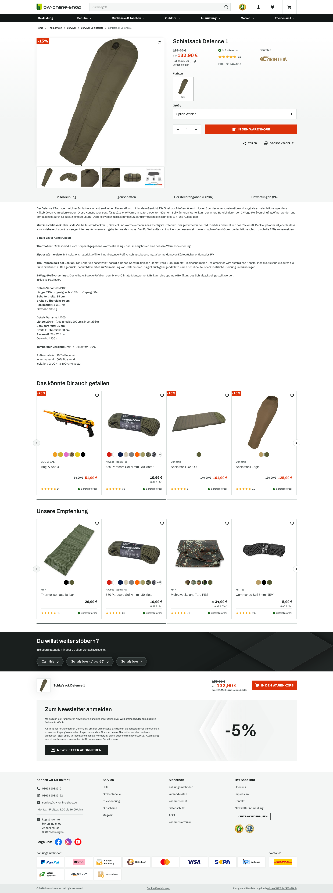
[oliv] (100, 102)
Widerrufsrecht (178, 801)
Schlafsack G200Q (184, 467)
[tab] (101, 499)
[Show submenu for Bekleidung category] (56, 18)
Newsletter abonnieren (79, 750)
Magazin (108, 815)
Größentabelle (282, 143)
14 (58, 489)
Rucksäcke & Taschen (126, 18)
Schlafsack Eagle (248, 467)
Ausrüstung (209, 18)
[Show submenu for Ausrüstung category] (219, 18)
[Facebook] (58, 841)
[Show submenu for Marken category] (253, 18)
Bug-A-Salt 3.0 (51, 467)
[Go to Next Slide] (296, 442)
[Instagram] (68, 841)
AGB (172, 815)
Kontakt (240, 801)
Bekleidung (45, 18)
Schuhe (82, 18)
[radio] (183, 89)
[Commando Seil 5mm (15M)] (264, 550)
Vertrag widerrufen (253, 816)
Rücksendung (111, 801)
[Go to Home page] (61, 7)
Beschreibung (65, 197)
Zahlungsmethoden (181, 787)
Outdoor (170, 18)
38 (123, 489)
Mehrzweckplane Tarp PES (189, 594)
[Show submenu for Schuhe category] (90, 18)
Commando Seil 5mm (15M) (255, 594)
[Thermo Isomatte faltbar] (69, 550)
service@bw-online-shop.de (59, 802)
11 (253, 489)
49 (58, 613)
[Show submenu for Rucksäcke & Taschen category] (144, 18)
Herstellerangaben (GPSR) (193, 197)
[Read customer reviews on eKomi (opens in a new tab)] (242, 6)
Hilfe (105, 787)
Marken (245, 18)
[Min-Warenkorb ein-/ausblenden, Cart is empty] (289, 7)
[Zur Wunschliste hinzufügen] (159, 43)
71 (188, 613)
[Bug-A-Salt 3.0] (69, 422)
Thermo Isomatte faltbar (57, 594)
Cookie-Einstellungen (158, 888)
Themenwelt (283, 18)
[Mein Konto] (259, 7)
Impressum (242, 794)
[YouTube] (77, 841)
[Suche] (226, 7)
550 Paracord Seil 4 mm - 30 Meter (129, 467)
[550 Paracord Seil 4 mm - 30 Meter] (134, 422)
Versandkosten (181, 64)
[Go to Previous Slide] (36, 442)
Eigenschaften (125, 197)
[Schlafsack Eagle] (264, 422)
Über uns (240, 787)
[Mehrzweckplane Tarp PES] (199, 550)
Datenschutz (177, 808)
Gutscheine (110, 808)
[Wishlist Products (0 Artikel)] (273, 7)
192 (254, 613)
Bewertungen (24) (264, 197)
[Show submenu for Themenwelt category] (294, 18)
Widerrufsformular (180, 822)
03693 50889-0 (51, 788)
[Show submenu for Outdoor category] (179, 18)
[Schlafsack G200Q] (199, 422)
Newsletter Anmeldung (249, 808)
